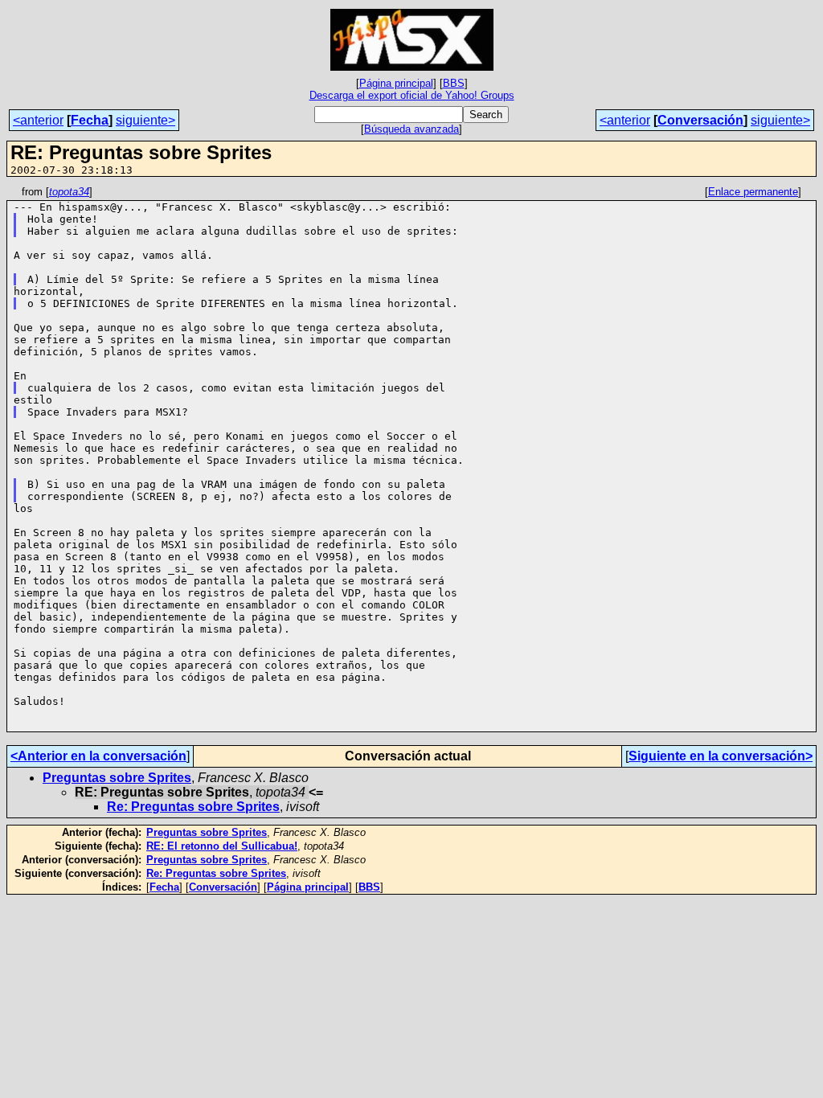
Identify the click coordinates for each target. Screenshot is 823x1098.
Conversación (700, 120)
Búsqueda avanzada (411, 129)
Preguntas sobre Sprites (117, 778)
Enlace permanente (753, 192)
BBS (454, 83)
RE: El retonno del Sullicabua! (221, 846)
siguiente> (145, 120)
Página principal (396, 83)
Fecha (90, 120)
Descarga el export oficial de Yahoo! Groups (411, 95)
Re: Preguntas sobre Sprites (193, 806)
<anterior (38, 120)
